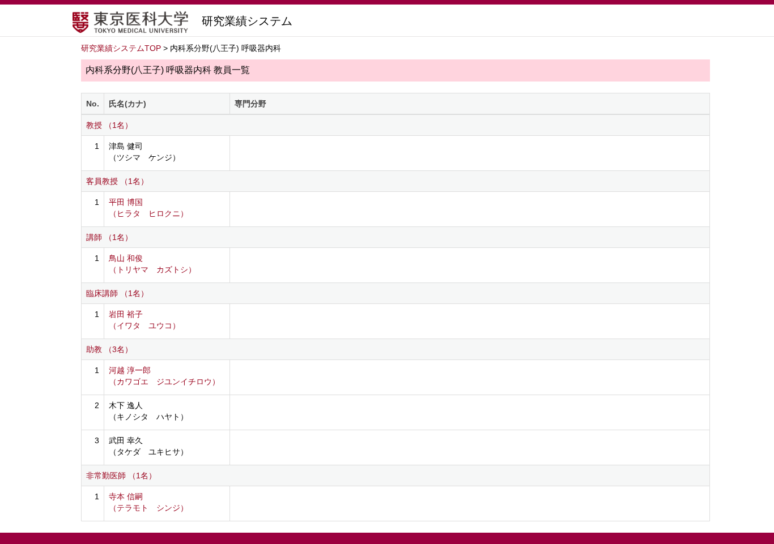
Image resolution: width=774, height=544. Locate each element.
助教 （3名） (109, 349)
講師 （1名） (109, 237)
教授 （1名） (109, 125)
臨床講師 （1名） (117, 293)
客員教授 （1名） (117, 181)
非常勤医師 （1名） (121, 475)
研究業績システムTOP (121, 48)
